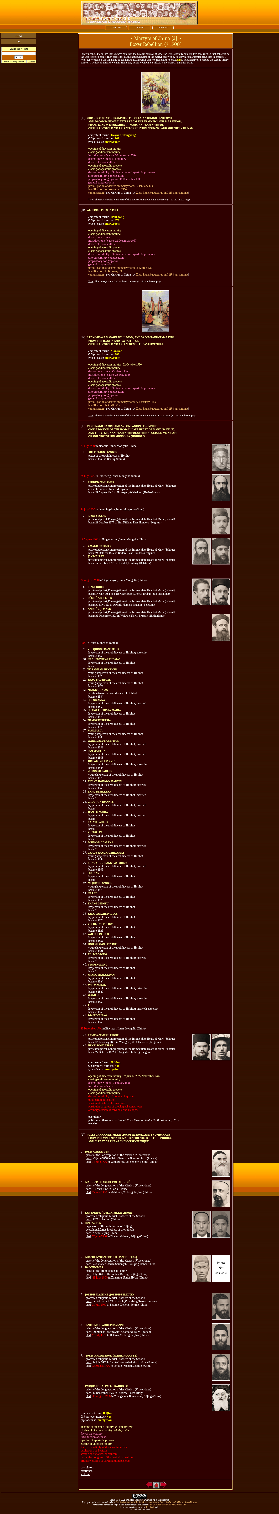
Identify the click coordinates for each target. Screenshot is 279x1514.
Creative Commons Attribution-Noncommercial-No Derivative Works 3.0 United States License (156, 1502)
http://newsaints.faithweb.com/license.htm (167, 1505)
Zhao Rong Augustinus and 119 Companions (162, 192)
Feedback (150, 1507)
